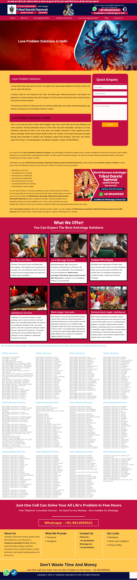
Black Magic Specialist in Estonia (47, 394)
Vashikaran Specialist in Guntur (114, 427)
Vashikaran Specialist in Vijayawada (116, 467)
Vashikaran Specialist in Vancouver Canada (118, 464)
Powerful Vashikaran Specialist (47, 408)
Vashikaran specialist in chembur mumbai (85, 435)
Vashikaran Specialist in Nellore (47, 464)
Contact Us (118, 18)
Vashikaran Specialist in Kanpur (13, 466)
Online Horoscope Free (44, 406)
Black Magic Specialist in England (48, 393)
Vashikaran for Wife (43, 421)
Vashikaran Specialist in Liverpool (14, 481)
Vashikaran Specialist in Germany (115, 418)
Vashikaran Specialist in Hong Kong (116, 439)
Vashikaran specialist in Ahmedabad (49, 432)
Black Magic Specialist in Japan (81, 364)
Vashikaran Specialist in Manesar (14, 496)
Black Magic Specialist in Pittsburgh (116, 366)
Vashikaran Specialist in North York (48, 475)
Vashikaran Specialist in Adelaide (48, 429)
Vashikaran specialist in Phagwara (48, 491)
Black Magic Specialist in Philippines (116, 363)
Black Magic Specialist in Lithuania (82, 375)
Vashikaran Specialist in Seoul (80, 481)
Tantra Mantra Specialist (44, 409)
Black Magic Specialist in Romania (115, 381)
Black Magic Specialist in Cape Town (49, 361)
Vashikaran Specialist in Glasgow (115, 423)
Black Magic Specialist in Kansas (81, 367)
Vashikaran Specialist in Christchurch (83, 439)
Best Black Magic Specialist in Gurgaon (16, 367)
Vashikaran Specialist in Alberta (47, 435)
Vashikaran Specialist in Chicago (81, 436)
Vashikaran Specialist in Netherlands (49, 466)
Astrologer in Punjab (9, 358)
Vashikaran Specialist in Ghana (114, 420)
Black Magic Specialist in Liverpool (82, 376)
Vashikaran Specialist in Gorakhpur (115, 424)
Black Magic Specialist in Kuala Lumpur (84, 369)
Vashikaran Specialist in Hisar (113, 438)
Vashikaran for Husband (44, 418)
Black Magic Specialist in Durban (47, 388)
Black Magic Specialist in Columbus (48, 373)
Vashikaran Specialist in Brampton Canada (85, 417)
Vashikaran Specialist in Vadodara (115, 461)
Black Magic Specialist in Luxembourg (83, 382)
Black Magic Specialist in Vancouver (15, 420)
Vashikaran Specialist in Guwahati (115, 430)
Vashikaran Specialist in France (114, 414)
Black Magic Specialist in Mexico (81, 393)
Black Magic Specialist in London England (84, 379)
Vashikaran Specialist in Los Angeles (15, 485)
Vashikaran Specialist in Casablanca (82, 432)
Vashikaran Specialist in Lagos (13, 478)
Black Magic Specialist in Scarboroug (116, 391)
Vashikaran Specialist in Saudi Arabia (83, 476)
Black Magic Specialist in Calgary (47, 358)
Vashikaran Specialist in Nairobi (47, 458)
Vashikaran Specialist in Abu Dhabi (48, 424)
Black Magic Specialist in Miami (81, 394)
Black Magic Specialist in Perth (114, 358)
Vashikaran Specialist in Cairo (80, 424)
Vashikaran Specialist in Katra (12, 469)
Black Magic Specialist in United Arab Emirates (15, 414)
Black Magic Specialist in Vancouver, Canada (15, 422)
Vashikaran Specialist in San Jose (81, 467)
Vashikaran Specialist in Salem (80, 461)
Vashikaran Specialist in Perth (46, 488)
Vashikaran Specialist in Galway (114, 415)
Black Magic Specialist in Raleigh (115, 378)
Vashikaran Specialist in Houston (115, 442)
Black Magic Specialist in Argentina (14, 393)
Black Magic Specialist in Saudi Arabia (116, 390)
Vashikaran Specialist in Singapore (82, 484)
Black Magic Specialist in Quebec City (116, 376)
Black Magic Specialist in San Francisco (117, 387)
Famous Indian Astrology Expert (13, 442)
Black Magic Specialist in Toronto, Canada (17, 408)
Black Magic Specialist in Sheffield (115, 396)
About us (24, 18)
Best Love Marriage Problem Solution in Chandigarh (16, 371)
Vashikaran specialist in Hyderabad (116, 447)
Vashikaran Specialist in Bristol (81, 421)
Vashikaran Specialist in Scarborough (83, 478)
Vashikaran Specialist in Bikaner (81, 408)
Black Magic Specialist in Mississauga (83, 397)
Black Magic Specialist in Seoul (114, 394)
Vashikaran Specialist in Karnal (13, 467)
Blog (106, 18)
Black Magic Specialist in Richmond (116, 379)
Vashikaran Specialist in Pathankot (48, 485)
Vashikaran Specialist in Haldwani (115, 433)
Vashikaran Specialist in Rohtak (81, 455)
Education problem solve (11, 436)
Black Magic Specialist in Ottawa (114, 357)
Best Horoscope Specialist (11, 369)
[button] (6, 572)
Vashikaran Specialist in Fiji (113, 411)
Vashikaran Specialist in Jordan (13, 460)
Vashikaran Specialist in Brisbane (81, 420)
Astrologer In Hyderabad (11, 357)
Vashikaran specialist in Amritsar (47, 445)
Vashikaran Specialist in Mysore (47, 455)
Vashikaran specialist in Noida (46, 473)
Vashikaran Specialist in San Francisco (83, 466)
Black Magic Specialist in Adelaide (14, 391)
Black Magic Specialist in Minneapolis (83, 396)
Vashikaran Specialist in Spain (80, 493)
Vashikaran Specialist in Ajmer (47, 433)
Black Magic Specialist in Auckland (14, 396)
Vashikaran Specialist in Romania (81, 457)
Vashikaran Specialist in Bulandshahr (83, 423)
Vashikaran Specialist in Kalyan (13, 463)
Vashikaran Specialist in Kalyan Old (14, 464)
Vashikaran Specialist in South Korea (83, 491)
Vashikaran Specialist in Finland (114, 412)
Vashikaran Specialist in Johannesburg (16, 458)
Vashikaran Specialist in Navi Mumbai (49, 463)
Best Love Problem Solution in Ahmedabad (17, 373)
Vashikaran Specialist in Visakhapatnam (117, 469)
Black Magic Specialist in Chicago (48, 367)
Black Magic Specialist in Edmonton (48, 391)
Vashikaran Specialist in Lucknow (14, 490)
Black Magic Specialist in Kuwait (81, 370)
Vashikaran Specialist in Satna (80, 475)
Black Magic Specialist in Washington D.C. (17, 426)
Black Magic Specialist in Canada (47, 360)
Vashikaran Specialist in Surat (80, 497)
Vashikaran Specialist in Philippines (48, 494)
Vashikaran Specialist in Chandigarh (82, 433)
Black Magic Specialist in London (81, 378)
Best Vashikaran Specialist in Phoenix (15, 382)
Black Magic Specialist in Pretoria (115, 373)
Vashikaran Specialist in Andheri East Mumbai (49, 447)
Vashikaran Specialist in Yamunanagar (117, 473)
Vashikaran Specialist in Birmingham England (83, 411)
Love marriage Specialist (88, 18)
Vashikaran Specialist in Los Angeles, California (15, 487)
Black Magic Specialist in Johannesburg (84, 366)
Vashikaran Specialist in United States (116, 460)
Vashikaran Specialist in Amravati (48, 444)
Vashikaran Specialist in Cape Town (82, 429)
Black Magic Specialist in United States (16, 418)
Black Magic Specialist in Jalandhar (82, 361)
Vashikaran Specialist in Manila (13, 497)
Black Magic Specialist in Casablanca (49, 364)
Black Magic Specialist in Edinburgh (48, 390)
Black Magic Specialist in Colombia (48, 372)
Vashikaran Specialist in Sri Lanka (82, 494)
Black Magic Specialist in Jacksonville (83, 358)
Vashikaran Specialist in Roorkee (81, 458)
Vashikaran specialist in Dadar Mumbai (84, 448)
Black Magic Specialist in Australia (14, 399)
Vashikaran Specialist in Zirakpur (115, 476)
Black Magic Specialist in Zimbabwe (15, 430)
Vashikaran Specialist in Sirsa (80, 485)
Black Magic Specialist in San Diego (115, 385)
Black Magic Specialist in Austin (13, 397)
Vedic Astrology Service (111, 478)
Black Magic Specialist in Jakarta (81, 360)
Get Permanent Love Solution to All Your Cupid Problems (16, 447)
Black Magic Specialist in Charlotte (48, 366)
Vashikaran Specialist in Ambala (47, 441)
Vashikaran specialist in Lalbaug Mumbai (17, 479)
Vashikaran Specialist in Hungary (115, 445)
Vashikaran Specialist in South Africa (83, 490)
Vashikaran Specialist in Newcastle (48, 472)
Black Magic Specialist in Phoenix (115, 364)
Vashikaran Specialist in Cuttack (81, 445)
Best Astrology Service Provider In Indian (16, 363)
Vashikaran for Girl (42, 417)
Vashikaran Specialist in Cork (80, 444)
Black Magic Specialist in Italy (80, 357)
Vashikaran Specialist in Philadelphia (49, 493)
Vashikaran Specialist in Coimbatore (82, 441)
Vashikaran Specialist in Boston (81, 414)
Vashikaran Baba (42, 414)
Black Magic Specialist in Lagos (81, 372)
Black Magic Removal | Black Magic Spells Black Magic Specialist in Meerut (17, 384)
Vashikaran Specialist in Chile (80, 438)
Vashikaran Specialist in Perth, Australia (50, 490)
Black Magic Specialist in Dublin (47, 385)
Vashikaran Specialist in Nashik (47, 461)
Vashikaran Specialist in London (13, 482)
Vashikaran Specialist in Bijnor (80, 406)
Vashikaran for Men (43, 420)
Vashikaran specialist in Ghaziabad (115, 421)
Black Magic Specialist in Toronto (14, 406)
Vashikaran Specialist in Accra (46, 426)
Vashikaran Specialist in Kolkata (13, 472)
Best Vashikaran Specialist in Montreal (16, 381)
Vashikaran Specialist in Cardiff (81, 430)
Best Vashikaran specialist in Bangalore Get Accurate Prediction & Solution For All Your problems (17, 376)
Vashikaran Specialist (43, 423)
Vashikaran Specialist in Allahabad (48, 438)
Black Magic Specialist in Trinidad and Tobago (15, 410)
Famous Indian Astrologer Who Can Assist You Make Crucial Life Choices (17, 440)
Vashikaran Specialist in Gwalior (114, 432)
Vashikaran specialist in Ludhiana (14, 491)
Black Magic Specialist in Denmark (48, 381)
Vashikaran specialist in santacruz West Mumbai (84, 472)
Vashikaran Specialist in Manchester (15, 494)
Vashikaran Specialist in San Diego (82, 464)
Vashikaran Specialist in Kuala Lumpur (16, 473)
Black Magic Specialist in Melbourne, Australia (83, 390)
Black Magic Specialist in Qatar (114, 375)
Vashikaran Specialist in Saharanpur (83, 460)
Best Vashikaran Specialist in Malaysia (15, 379)
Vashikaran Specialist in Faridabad (115, 409)
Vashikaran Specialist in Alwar (46, 439)
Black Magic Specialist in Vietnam (14, 424)
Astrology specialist (9, 360)
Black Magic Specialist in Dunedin (48, 387)
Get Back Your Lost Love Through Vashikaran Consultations (14, 444)
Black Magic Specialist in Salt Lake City (117, 382)
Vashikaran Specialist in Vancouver (115, 463)
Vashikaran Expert (42, 415)
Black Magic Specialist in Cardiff (47, 363)
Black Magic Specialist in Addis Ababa (15, 390)
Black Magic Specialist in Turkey (13, 412)
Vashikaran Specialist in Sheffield (81, 482)
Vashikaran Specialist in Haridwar (115, 436)
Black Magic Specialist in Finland (47, 397)
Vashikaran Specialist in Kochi (13, 470)
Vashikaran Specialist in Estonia (114, 408)
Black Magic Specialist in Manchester (83, 385)
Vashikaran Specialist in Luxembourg (15, 493)
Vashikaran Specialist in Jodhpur (13, 457)
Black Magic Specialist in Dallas (47, 378)
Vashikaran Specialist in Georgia (114, 417)
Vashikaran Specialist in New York (48, 467)
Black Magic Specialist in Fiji (46, 396)
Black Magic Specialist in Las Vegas (82, 373)
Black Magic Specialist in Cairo (47, 357)
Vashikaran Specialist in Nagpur (47, 457)
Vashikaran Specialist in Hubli (114, 444)
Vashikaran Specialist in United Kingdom (117, 458)
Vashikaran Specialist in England (115, 406)
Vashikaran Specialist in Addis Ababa (49, 427)
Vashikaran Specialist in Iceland (114, 448)
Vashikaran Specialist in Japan (13, 455)
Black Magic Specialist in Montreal (82, 399)
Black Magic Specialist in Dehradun (48, 379)
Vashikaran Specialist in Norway (47, 476)
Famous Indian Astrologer (11, 438)
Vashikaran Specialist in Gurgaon (115, 429)
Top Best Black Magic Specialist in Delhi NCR (50, 411)
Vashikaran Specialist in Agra (46, 430)
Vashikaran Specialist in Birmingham (83, 409)
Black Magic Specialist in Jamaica (81, 363)
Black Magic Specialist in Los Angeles (83, 381)
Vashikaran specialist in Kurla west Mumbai (18, 475)
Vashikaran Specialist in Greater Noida (117, 426)
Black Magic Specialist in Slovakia (115, 399)
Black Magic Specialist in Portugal (115, 372)
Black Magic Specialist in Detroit (47, 384)
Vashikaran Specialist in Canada (81, 427)
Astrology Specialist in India (12, 361)
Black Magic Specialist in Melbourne (82, 388)
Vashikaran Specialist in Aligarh (47, 436)
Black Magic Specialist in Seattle (114, 393)
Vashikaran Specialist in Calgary (81, 426)
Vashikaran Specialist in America (47, 442)
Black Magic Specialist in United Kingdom (17, 417)
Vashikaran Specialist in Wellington (115, 470)
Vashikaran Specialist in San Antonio (83, 463)
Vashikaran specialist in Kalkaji (13, 461)
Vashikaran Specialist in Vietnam (115, 466)
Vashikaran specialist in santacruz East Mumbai (83, 469)
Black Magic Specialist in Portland (115, 370)
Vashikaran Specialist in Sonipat (81, 488)
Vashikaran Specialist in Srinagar (81, 496)
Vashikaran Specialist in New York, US (49, 469)
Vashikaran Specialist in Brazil (80, 418)
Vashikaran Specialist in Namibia (47, 460)
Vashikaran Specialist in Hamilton (115, 435)
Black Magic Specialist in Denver (47, 382)
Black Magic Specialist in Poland (114, 367)
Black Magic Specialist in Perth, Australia (117, 360)
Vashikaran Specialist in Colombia (82, 442)
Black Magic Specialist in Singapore (116, 397)
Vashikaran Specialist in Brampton (82, 415)
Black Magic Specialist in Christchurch (49, 370)
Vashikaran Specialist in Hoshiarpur (116, 441)
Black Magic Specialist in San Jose (115, 388)
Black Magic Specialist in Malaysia (82, 384)
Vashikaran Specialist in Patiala (47, 487)
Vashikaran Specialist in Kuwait (13, 476)
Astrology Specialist (41, 18)
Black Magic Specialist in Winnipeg (14, 429)
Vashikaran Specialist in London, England (17, 484)
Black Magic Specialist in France (47, 399)
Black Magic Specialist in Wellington (15, 427)
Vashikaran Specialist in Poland (47, 497)
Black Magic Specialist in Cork (46, 375)
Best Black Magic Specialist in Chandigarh (17, 366)
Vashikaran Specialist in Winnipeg (115, 472)
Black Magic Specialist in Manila (81, 387)
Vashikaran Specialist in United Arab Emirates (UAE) (116, 456)
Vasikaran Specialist (64, 18)
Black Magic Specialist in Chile (46, 369)
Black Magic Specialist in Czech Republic (50, 376)
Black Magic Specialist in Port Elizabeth (117, 369)
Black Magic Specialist (10, 387)
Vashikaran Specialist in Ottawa (47, 481)
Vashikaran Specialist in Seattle (81, 479)
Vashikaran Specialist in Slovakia (81, 487)
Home (12, 18)
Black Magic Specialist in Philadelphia (116, 361)
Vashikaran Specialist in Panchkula (48, 482)
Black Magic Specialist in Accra (13, 388)
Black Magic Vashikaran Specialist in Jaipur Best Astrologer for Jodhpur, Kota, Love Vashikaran (17, 433)
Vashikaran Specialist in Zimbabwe (115, 475)
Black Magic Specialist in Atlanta (13, 394)
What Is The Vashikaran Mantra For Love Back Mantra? (117, 480)
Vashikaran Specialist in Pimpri (47, 496)
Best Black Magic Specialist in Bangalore (16, 364)
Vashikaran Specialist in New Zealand (49, 470)
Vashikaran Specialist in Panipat (47, 484)
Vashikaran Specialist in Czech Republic (84, 447)
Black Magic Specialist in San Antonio (116, 384)
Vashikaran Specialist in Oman (47, 478)
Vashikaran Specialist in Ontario (47, 479)
